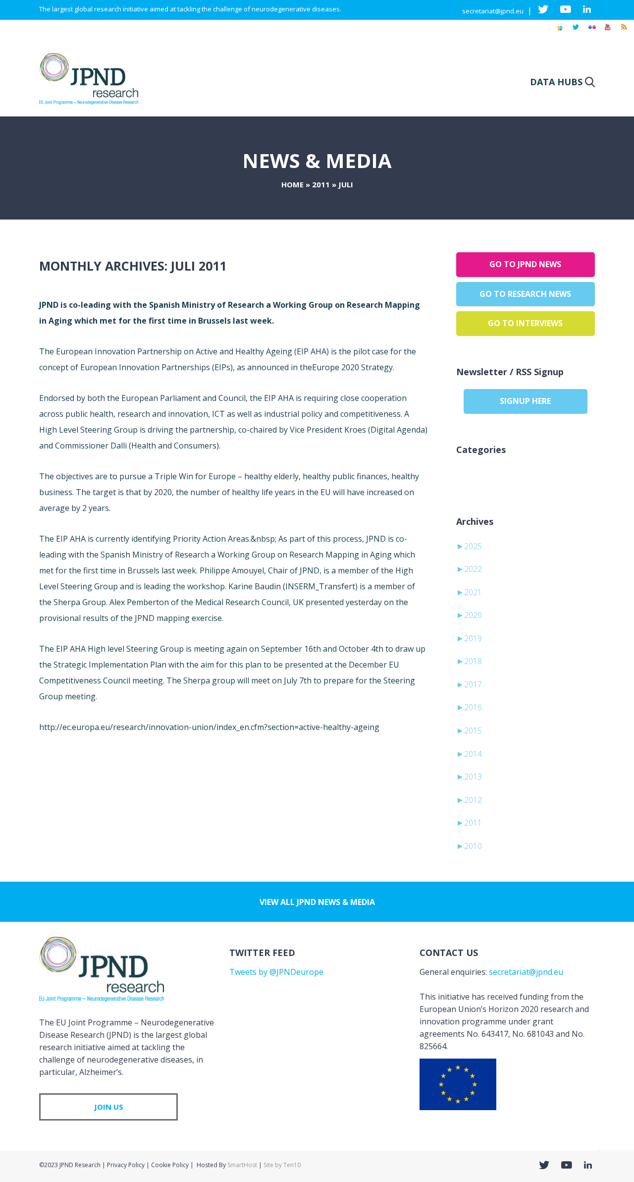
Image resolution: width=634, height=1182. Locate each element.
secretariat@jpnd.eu (493, 10)
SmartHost (242, 1165)
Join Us (108, 1107)
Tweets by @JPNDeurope (276, 971)
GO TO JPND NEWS (525, 264)
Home (292, 184)
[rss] (623, 31)
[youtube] (607, 31)
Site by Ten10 (282, 1165)
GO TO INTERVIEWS (525, 323)
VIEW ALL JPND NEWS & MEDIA (317, 902)
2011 (321, 184)
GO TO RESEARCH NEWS (525, 293)
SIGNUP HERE (525, 400)
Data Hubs (556, 82)
